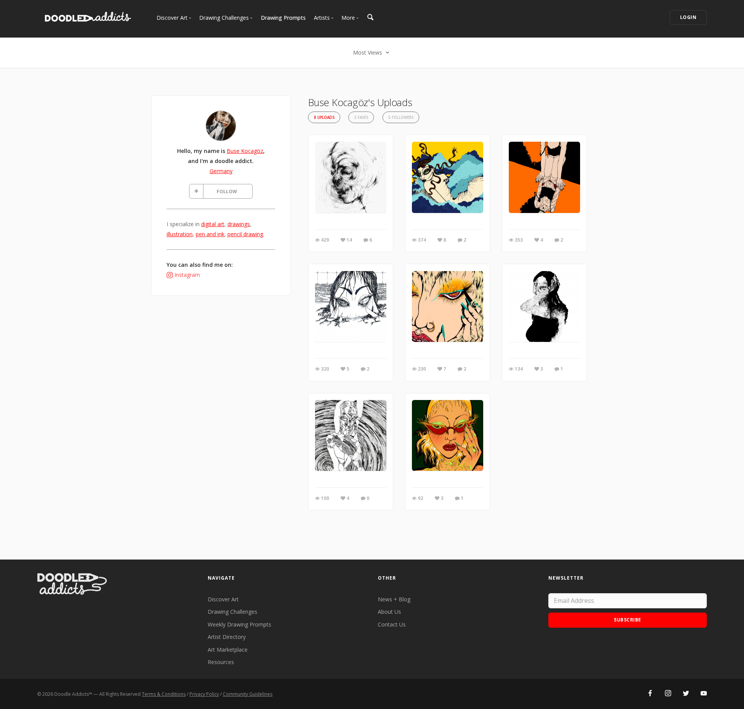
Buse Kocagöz (245, 151)
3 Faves (361, 117)
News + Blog (394, 599)
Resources (221, 662)
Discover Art (223, 599)
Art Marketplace (228, 649)
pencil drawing (245, 234)
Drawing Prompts (283, 17)
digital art (212, 224)
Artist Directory (227, 636)
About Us (389, 611)
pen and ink (210, 234)
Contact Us (392, 624)
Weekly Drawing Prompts (239, 624)
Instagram (187, 274)
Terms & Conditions (164, 694)
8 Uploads (324, 117)
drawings (238, 224)
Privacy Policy (204, 694)
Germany (221, 171)
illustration (180, 234)
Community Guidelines (247, 694)
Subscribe (627, 619)
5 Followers (400, 117)
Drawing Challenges (232, 611)
